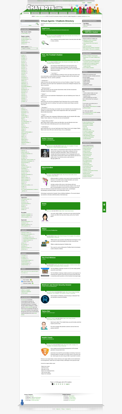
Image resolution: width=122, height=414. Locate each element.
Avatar (62, 147)
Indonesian (24, 79)
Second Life (24, 127)
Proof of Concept (63, 236)
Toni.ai (49, 62)
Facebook (24, 112)
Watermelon (50, 344)
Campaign (74, 344)
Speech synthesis (26, 224)
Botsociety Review (87, 154)
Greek (23, 74)
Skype (23, 129)
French (23, 68)
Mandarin (24, 83)
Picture (61, 265)
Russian (24, 92)
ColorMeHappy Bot (88, 113)
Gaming (23, 246)
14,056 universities (35, 400)
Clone (23, 243)
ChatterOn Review (87, 152)
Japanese (24, 82)
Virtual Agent (25, 261)
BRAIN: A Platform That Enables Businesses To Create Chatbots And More (91, 57)
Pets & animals (25, 180)
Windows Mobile (25, 142)
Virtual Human (25, 264)
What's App (24, 139)
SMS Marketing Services (88, 135)
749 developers (72, 397)
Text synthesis (77, 236)
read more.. (87, 16)
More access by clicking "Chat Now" (91, 47)
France (23, 43)
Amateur (65, 147)
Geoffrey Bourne (51, 292)
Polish (23, 88)
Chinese (24, 59)
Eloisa (84, 100)
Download (24, 111)
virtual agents (45, 0)
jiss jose (49, 210)
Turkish (23, 101)
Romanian (24, 91)
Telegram (24, 133)
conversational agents (67, 0)
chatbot (44, 29)
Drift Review (86, 157)
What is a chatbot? (26, 290)
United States (25, 33)
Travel (23, 188)
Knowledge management (29, 238)
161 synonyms (72, 400)
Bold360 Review (87, 169)
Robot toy (24, 249)
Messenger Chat (87, 129)
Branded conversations (68, 62)
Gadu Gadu (24, 115)
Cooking (24, 156)
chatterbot (81, 0)
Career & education (26, 153)
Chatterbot (24, 258)
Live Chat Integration (88, 132)
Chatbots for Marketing (88, 137)
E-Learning (24, 244)
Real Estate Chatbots (88, 123)
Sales (25, 241)
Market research (27, 240)
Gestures (24, 223)
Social (23, 182)
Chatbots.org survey (39, 16)
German (23, 73)
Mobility (23, 176)
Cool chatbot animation (88, 67)
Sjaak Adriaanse (93, 106)
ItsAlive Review (86, 151)
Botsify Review (86, 173)
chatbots (47, 23)
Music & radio (25, 177)
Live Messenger (25, 121)
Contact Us (68, 409)
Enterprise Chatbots (87, 134)
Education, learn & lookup (72, 35)
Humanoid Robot (50, 237)
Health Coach (47, 337)
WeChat (23, 138)
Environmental (25, 162)
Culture (23, 158)
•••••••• (30, 25)
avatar (22, 310)
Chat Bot (24, 255)
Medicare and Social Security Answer (56, 285)
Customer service (73, 264)
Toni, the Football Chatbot (52, 55)
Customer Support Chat (88, 131)
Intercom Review (87, 155)
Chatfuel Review (87, 149)
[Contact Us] (104, 209)
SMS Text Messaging (26, 132)
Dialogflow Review (87, 161)
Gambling (24, 168)
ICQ (23, 118)
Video (23, 209)
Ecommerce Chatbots (88, 125)
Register (90, 2)
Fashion (23, 165)
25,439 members (72, 398)
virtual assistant (28, 307)
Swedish (24, 100)
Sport (75, 62)
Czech (23, 61)
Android (23, 109)
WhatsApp (24, 141)
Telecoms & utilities (26, 185)
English (63, 35)
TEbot (44, 229)
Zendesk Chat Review (88, 158)
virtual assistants (52, 0)
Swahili (23, 98)
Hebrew (23, 76)
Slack (23, 130)
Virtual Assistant (25, 263)
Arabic (23, 55)
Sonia (44, 204)
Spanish (24, 97)
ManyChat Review (87, 148)
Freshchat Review (87, 164)
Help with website (87, 46)
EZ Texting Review (87, 160)
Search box (24, 208)
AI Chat (85, 126)
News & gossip (25, 179)
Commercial (58, 36)
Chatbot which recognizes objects (91, 63)
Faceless (54, 36)
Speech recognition (26, 215)
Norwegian (24, 85)
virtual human (74, 0)
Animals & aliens (25, 232)
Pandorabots (50, 145)
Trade (65, 210)
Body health (70, 174)
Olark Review (86, 163)
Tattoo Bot (46, 311)
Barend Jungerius (51, 318)
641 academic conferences (34, 398)
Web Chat (85, 128)
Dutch (23, 64)
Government (24, 170)
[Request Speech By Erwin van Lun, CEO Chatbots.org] (104, 204)
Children (24, 155)
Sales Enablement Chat (88, 122)
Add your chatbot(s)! (26, 291)
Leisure (23, 173)
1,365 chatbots (71, 396)
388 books (31, 396)
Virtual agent (25, 293)
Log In (83, 2)
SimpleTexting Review (88, 175)
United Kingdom (25, 39)
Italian (23, 80)
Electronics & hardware (27, 161)
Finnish (23, 67)
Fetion (23, 114)
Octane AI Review (87, 172)
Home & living (25, 171)
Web (66, 35)
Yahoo (23, 144)
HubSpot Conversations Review (90, 170)
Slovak (23, 94)
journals (35, 397)
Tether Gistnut (47, 139)
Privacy (63, 409)
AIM (23, 108)
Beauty (66, 174)
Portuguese (24, 89)
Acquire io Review (87, 176)
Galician (24, 70)
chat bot (57, 0)
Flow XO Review (87, 167)
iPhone (23, 120)
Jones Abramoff (51, 35)
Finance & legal (71, 292)
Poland (23, 40)
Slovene (24, 95)
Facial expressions (26, 221)
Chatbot (38, 0)
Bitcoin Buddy (87, 108)
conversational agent (50, 140)
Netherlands (24, 42)
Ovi (22, 124)
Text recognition (70, 145)
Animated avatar (25, 199)
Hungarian (24, 77)
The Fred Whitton (49, 258)
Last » (67, 384)
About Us (58, 409)
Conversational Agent (27, 260)
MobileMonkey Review (88, 146)
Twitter (23, 135)
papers (39, 397)
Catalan (23, 58)
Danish (23, 62)
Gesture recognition (26, 214)
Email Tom (85, 26)
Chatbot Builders (87, 138)
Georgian (24, 71)
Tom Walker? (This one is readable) (91, 49)
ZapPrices (46, 28)
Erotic (23, 164)
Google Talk (24, 117)
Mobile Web (24, 123)
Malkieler (50, 174)
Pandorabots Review (88, 166)
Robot (53, 63)
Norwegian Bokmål (26, 86)
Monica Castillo (93, 112)
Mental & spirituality (26, 174)
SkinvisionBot (47, 167)
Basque (23, 56)
